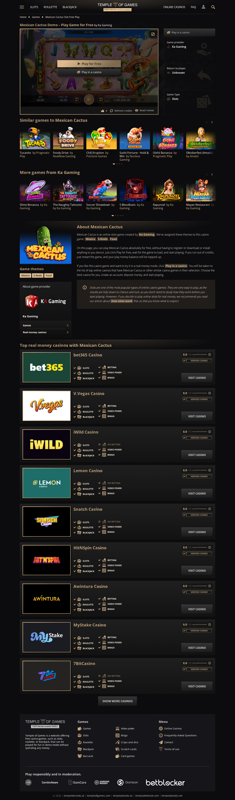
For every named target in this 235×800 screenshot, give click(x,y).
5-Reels (103, 239)
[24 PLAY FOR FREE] (35, 138)
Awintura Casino (90, 586)
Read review (147, 110)
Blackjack (70, 7)
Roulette (50, 7)
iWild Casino (85, 432)
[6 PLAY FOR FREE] (201, 138)
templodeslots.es (123, 795)
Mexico (90, 239)
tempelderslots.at (74, 795)
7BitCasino (84, 663)
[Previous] (207, 122)
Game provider (175, 42)
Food (113, 239)
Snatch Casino (87, 509)
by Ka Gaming (103, 25)
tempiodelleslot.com (147, 795)
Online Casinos (174, 7)
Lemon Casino (88, 470)
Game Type (173, 94)
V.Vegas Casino (88, 393)
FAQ (193, 7)
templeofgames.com (98, 795)
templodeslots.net (172, 795)
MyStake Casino (89, 625)
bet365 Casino (87, 355)
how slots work (121, 301)
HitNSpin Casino (89, 547)
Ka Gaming (146, 234)
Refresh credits (123, 110)
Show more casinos (118, 701)
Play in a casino (180, 32)
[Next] (212, 122)
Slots (34, 7)
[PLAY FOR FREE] (68, 138)
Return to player (176, 68)
